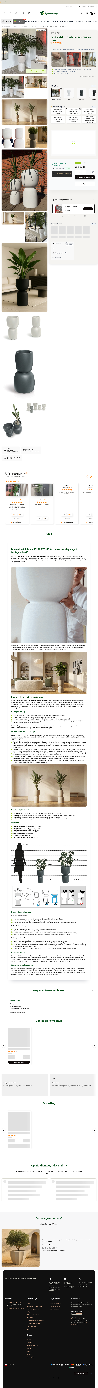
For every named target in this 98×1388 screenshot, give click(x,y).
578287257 (71, 6)
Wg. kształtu (23, 26)
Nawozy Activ (31, 1357)
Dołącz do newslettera (79, 1313)
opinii (22, 476)
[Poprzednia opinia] (3, 1186)
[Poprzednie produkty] (3, 1046)
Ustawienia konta (55, 1306)
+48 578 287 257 (14, 1303)
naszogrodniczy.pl (7, 26)
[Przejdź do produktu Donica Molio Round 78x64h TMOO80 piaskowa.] (19, 1123)
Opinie (29, 1339)
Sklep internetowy (48, 1378)
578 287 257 (49, 1247)
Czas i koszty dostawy (33, 1323)
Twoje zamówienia (55, 1303)
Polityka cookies (32, 1312)
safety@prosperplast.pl (17, 1012)
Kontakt (29, 1342)
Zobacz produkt (19, 1062)
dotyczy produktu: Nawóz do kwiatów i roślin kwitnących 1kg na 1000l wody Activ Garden (33, 1190)
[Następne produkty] (94, 1046)
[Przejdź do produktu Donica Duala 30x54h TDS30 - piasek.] (19, 1039)
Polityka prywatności (33, 1309)
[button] (93, 172)
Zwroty (29, 1303)
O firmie (29, 1354)
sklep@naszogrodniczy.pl (88, 6)
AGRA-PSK (30, 1351)
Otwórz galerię (38, 71)
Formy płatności (31, 1326)
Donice (16, 26)
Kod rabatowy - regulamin (34, 1306)
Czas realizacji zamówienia (35, 1320)
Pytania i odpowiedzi (33, 1314)
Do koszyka (19, 1146)
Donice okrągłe (34, 26)
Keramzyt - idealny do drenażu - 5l (71, 207)
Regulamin (30, 1317)
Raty (28, 1329)
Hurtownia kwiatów (32, 1345)
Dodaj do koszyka (86, 177)
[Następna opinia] (94, 1186)
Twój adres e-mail (76, 1311)
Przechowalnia (54, 1309)
